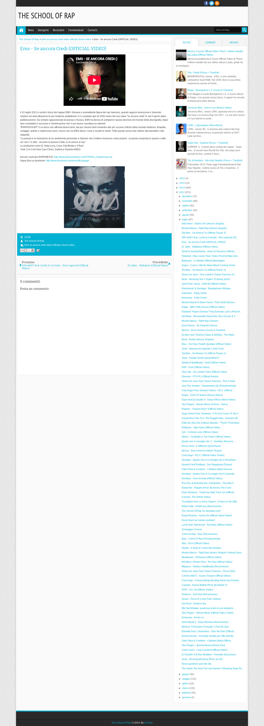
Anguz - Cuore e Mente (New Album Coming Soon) (208, 265)
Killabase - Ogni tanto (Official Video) (201, 427)
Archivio (234, 42)
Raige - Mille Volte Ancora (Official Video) (203, 307)
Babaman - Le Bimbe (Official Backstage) (203, 260)
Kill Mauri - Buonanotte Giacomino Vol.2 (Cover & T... (209, 316)
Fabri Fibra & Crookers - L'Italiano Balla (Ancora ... (208, 469)
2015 (182, 178)
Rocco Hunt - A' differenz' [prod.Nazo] (201, 446)
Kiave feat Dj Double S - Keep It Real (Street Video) (208, 399)
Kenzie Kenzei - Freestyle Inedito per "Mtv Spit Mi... (208, 636)
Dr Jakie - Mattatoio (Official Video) (200, 246)
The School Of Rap (46, 15)
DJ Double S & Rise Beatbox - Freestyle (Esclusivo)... (209, 654)
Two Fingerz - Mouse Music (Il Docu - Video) (205, 404)
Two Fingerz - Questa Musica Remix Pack (203, 645)
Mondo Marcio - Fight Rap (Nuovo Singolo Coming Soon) (212, 552)
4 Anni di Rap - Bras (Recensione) (199, 534)
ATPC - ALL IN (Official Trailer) (197, 589)
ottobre (186, 205)
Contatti (92, 30)
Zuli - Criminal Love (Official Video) (200, 432)
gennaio (186, 697)
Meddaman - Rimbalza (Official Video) (202, 557)
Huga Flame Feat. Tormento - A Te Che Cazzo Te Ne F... (211, 413)
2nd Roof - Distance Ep (194, 603)
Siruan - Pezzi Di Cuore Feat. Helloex (201, 599)
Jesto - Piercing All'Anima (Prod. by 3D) (202, 659)
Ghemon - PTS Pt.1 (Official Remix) (200, 376)
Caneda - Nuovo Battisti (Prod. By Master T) (204, 585)
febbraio (186, 692)
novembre (187, 201)
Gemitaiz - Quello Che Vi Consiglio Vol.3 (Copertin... (209, 473)
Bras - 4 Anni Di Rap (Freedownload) (201, 538)
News (31, 30)
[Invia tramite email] (22, 250)
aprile (185, 683)
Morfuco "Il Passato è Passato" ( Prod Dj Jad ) (205, 626)
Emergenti (43, 30)
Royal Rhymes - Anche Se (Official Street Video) (207, 515)
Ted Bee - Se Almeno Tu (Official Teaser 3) (204, 233)
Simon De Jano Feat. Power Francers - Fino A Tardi (208, 381)
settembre (187, 210)
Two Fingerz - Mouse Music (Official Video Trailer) (208, 613)
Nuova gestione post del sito (196, 663)
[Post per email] (37, 250)
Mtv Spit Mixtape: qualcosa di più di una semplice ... (209, 608)
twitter (211, 3)
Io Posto (148, 722)
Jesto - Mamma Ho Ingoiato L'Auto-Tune (203, 348)
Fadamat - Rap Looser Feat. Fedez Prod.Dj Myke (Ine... (210, 256)
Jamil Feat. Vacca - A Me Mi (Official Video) (204, 283)
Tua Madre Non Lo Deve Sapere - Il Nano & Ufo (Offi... (210, 501)
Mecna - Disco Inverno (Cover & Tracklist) (203, 330)
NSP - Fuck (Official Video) (195, 367)
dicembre (187, 196)
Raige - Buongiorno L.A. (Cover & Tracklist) (210, 90)
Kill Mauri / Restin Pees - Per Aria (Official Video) (207, 562)
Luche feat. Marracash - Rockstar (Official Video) (207, 524)
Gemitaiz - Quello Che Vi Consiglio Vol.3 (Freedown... (210, 460)
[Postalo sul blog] (25, 250)
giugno (186, 674)
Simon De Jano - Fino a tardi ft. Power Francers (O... (209, 274)
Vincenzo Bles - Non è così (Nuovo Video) (209, 107)
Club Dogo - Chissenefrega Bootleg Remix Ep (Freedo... (211, 580)
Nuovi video (68, 245)
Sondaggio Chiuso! (192, 529)
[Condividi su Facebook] (33, 250)
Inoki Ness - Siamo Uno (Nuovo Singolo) (203, 223)
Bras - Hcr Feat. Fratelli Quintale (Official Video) (206, 344)
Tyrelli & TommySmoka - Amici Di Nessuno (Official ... (209, 251)
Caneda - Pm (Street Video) (196, 497)
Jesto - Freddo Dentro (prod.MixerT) (200, 358)
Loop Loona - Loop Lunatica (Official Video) (204, 650)
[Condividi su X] (29, 250)
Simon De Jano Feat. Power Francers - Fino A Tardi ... (209, 571)
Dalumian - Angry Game (194, 293)
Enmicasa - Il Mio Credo (194, 297)
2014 (182, 183)
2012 (182, 192)
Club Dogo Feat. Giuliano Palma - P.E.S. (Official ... (208, 390)
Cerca (244, 29)
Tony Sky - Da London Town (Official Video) (204, 372)
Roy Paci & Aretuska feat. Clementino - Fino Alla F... (208, 483)
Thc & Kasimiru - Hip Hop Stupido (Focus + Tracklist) (214, 160)
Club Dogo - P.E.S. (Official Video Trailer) (203, 455)
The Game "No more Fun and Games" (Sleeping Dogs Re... (213, 668)
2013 (182, 187)
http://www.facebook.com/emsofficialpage (67, 160)
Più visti (187, 42)
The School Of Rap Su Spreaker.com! (201, 511)
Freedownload (75, 30)
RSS (217, 3)
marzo (185, 688)
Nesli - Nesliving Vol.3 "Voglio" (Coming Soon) (206, 279)
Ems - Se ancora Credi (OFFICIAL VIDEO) (63, 48)
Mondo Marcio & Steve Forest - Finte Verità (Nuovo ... (209, 302)
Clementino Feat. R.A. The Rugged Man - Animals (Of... (210, 418)
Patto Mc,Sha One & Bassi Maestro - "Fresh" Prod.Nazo (210, 423)
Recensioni (58, 30)
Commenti (210, 42)
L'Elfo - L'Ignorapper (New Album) (205, 125)
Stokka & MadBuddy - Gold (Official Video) (204, 362)
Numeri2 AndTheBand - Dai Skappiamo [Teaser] (207, 464)
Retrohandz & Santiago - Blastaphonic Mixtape (206, 288)
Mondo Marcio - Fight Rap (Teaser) (200, 321)
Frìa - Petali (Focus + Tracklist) (203, 72)
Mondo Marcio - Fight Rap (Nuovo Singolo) (204, 228)
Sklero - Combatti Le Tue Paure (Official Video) (206, 436)
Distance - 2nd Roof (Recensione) (199, 594)
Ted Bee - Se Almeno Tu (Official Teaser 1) (204, 353)
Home (21, 30)
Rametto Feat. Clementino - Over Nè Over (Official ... (209, 631)
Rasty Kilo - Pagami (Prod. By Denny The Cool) (206, 487)
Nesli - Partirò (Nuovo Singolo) (198, 339)
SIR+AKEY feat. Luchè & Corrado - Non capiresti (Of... (210, 237)
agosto (186, 215)
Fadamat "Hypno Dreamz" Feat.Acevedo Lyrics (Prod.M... (211, 311)
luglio (185, 219)
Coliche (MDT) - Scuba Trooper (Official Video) (206, 575)
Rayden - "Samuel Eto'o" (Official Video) (202, 409)
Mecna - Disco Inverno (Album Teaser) (202, 450)
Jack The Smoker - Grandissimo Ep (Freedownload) (209, 385)
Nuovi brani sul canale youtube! (198, 520)
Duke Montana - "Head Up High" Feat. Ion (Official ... (209, 492)
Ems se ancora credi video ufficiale (42, 245)
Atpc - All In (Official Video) (195, 543)
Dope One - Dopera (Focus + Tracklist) (207, 143)
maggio (186, 679)
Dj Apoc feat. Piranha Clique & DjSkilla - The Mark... (209, 334)
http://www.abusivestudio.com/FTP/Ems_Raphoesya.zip (83, 157)
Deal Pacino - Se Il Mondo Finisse (199, 325)
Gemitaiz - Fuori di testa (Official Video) (202, 478)
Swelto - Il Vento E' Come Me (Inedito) (201, 548)
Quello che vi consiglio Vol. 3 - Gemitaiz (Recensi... (208, 441)
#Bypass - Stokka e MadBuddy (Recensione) (205, 566)
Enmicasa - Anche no (193, 617)
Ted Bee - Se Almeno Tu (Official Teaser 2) (204, 270)
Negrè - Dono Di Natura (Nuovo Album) (202, 395)
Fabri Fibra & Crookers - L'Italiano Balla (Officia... (207, 640)
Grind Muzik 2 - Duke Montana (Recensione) (205, 622)
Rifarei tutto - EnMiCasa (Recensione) (201, 506)
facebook (206, 3)
